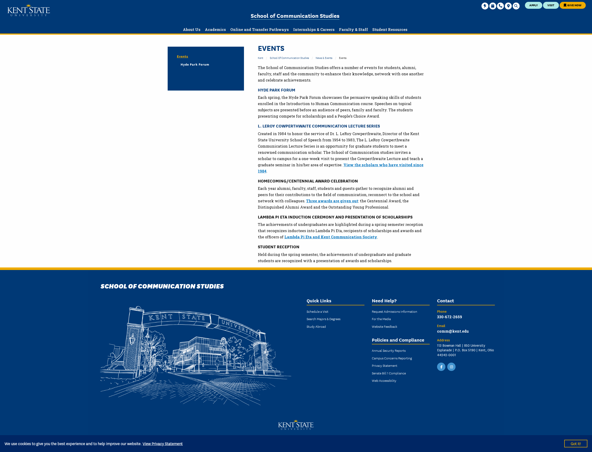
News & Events (324, 57)
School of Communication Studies (295, 15)
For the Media (381, 318)
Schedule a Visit (317, 311)
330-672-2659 (449, 316)
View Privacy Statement (163, 443)
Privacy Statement (384, 365)
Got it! (576, 443)
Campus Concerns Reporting (392, 358)
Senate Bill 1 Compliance (389, 373)
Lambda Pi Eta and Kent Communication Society (330, 236)
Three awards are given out (332, 200)
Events (182, 56)
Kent (260, 57)
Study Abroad (316, 326)
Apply (533, 5)
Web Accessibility (384, 380)
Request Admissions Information (394, 311)
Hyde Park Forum (276, 90)
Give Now (574, 5)
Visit (550, 5)
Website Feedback (384, 326)
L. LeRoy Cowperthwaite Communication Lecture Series (319, 126)
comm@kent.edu (453, 331)
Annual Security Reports (389, 350)
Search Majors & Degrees (323, 318)
